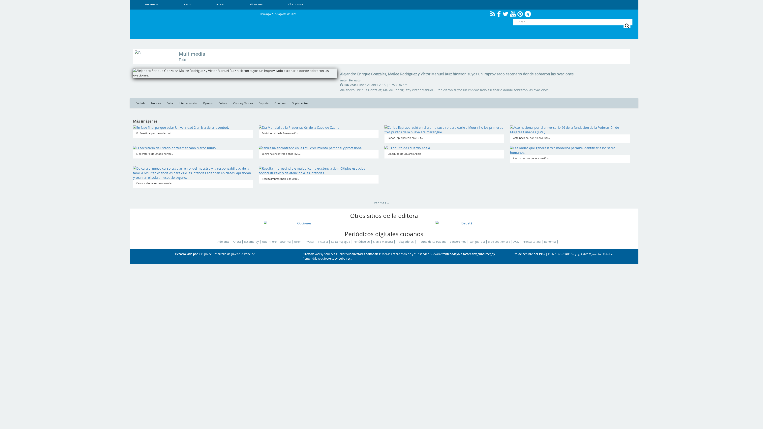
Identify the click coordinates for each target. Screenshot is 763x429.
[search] (627, 25)
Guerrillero (269, 241)
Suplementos (300, 103)
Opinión (208, 103)
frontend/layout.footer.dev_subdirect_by (468, 254)
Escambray (251, 241)
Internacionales (188, 103)
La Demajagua (340, 241)
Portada (140, 103)
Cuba (170, 103)
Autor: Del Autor (351, 80)
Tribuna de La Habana (431, 241)
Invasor (310, 241)
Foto (182, 59)
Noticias (156, 103)
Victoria (323, 241)
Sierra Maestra (383, 241)
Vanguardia (477, 241)
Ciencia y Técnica (243, 103)
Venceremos (458, 241)
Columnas (280, 103)
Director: (308, 254)
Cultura (223, 103)
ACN (516, 241)
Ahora (237, 241)
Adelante (223, 241)
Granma (285, 241)
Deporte (263, 103)
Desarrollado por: (186, 254)
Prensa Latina (532, 241)
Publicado (350, 85)
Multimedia (192, 54)
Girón (297, 241)
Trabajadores (405, 241)
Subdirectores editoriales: (363, 254)
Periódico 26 (361, 241)
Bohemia (550, 241)
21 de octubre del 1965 (529, 254)
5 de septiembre (499, 241)
